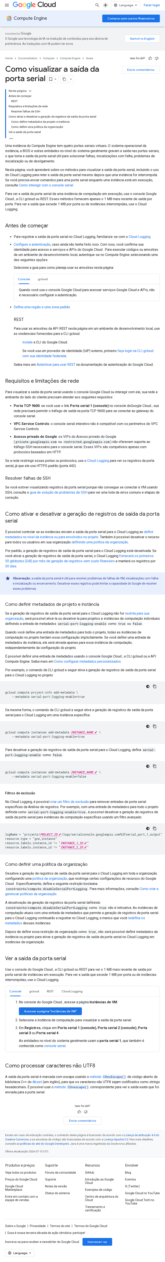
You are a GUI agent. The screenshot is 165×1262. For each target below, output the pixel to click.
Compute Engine (30, 18)
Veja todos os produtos (20, 1172)
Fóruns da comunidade (60, 1172)
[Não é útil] (156, 58)
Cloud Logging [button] (71, 991)
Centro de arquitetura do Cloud (101, 1198)
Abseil (37, 1082)
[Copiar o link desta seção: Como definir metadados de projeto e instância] (103, 604)
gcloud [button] (43, 279)
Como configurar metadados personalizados (87, 661)
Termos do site (60, 1226)
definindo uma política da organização (100, 542)
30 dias (10, 566)
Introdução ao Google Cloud (99, 1181)
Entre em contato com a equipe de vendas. (21, 1198)
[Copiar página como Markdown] (64, 79)
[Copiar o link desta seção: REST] (28, 319)
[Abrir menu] (7, 5)
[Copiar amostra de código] (154, 686)
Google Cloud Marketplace (14, 1188)
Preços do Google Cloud (21, 1179)
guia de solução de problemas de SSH (58, 492)
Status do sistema (57, 1193)
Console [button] (24, 279)
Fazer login (152, 5)
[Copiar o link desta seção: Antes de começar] (52, 226)
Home (9, 58)
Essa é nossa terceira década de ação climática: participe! (46, 1233)
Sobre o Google (15, 1226)
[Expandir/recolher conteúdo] (30, 91)
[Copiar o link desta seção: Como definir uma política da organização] (91, 864)
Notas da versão (56, 1186)
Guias (89, 58)
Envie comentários (140, 70)
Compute (48, 58)
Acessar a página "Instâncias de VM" (50, 1011)
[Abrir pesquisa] (97, 5)
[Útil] (150, 58)
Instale (27, 342)
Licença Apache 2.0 (116, 1139)
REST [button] (50, 991)
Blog (128, 1172)
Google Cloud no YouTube (142, 1193)
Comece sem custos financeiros (131, 18)
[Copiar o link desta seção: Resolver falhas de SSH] (54, 478)
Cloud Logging (139, 237)
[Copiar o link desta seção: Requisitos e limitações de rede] (83, 381)
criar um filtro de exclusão (69, 802)
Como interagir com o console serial (46, 185)
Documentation (27, 58)
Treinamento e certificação (95, 1208)
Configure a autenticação (32, 244)
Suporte (50, 1179)
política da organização (49, 879)
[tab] (24, 279)
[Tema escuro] (147, 686)
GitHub (89, 1172)
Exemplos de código (98, 1189)
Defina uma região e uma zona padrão (42, 307)
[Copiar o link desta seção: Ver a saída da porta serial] (70, 958)
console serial (55, 1046)
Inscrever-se (97, 1242)
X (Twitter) (132, 1186)
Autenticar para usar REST (56, 365)
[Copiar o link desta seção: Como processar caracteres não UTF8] (99, 1066)
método (108, 1077)
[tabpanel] (87, 292)
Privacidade (38, 1226)
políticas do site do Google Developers (44, 1143)
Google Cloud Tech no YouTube (139, 1201)
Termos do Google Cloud (90, 1226)
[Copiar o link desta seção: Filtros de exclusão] (39, 793)
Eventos (130, 1179)
